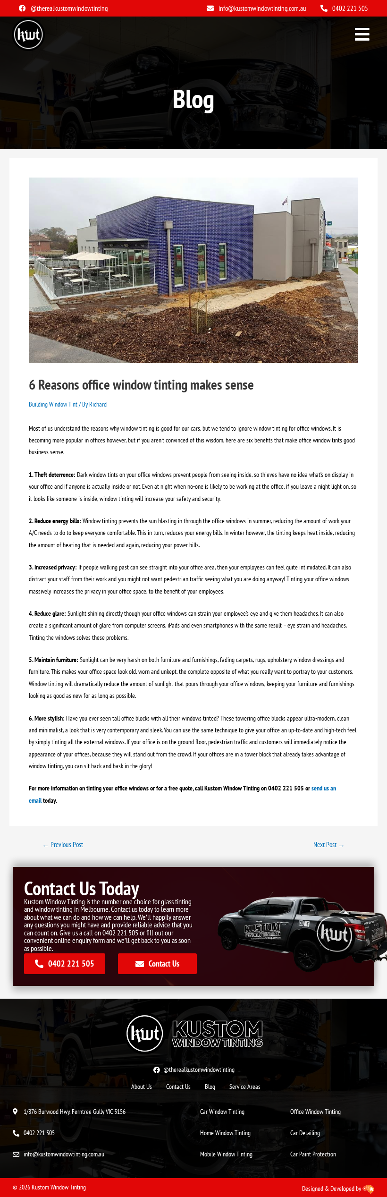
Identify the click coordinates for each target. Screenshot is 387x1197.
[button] (362, 34)
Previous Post (62, 845)
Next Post (329, 845)
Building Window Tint (53, 404)
